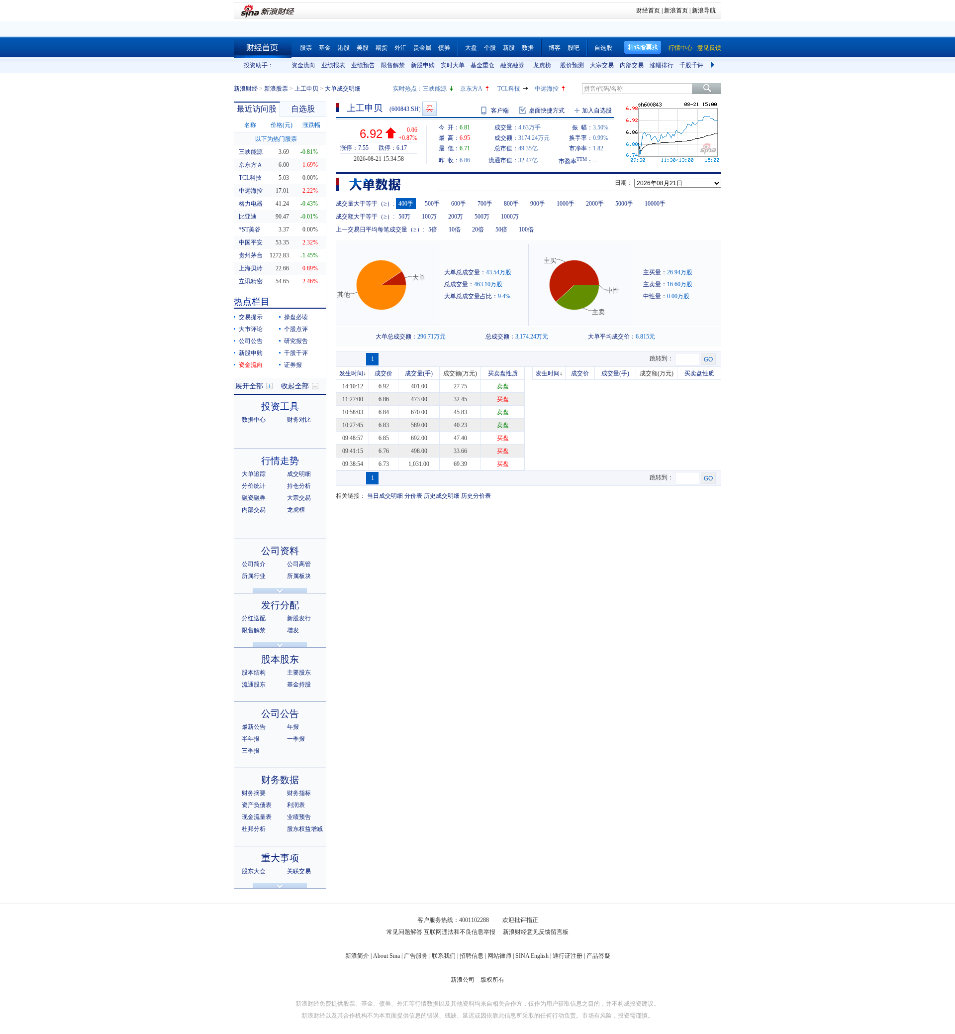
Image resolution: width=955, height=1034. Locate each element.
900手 (537, 203)
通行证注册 (567, 955)
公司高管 (299, 564)
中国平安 (251, 242)
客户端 (500, 110)
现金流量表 (257, 816)
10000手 (655, 203)
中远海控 (547, 88)
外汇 (400, 47)
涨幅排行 (661, 65)
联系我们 (444, 955)
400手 (405, 203)
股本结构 (254, 672)
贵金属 (422, 47)
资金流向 (303, 65)
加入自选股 (597, 110)
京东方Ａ (251, 164)
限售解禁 (393, 65)
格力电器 (251, 203)
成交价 (383, 373)
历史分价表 (476, 495)
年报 (293, 726)
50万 (404, 216)
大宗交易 (602, 65)
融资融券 (512, 65)
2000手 (595, 203)
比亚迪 (248, 216)
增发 (293, 630)
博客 (555, 47)
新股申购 (423, 65)
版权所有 (492, 979)
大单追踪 (254, 473)
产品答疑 (598, 955)
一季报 (296, 738)
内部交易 (632, 65)
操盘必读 (296, 317)
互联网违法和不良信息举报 (459, 931)
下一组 (713, 65)
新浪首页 (676, 10)
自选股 (603, 47)
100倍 (526, 229)
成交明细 (299, 473)
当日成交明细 (385, 495)
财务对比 (299, 419)
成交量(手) (419, 373)
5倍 (432, 229)
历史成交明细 (442, 495)
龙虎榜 (542, 65)
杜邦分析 (254, 828)
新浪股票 (276, 88)
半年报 (251, 738)
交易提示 (251, 317)
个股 (490, 47)
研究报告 (296, 341)
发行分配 (280, 605)
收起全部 (295, 386)
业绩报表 (333, 65)
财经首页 (648, 10)
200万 (455, 216)
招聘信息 (471, 955)
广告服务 (416, 955)
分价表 (413, 495)
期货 (381, 47)
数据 (528, 47)
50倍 (501, 229)
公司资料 (280, 551)
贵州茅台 (251, 255)
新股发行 (299, 618)
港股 (344, 47)
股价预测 (572, 65)
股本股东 (280, 659)
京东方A (471, 88)
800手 (511, 203)
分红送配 (254, 618)
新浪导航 (704, 10)
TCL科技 (508, 88)
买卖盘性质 (503, 373)
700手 (485, 203)
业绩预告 (363, 65)
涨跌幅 (311, 124)
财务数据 (280, 780)
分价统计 (254, 485)
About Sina (386, 955)
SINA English (532, 955)
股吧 (573, 47)
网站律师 (499, 955)
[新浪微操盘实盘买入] (429, 109)
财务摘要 (254, 793)
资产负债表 (257, 805)
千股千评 (691, 65)
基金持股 (299, 684)
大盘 (471, 47)
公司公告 (251, 341)
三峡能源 (435, 88)
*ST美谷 (250, 229)
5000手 (624, 203)
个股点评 (296, 329)
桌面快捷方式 (547, 110)
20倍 (478, 229)
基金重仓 (482, 65)
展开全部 (249, 386)
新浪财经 (246, 88)
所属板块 (299, 576)
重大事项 (280, 858)
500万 (482, 216)
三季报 (251, 750)
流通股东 (254, 684)
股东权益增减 (305, 828)
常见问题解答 (404, 931)
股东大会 (254, 871)
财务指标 (299, 793)
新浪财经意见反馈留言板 (536, 931)
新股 (509, 47)
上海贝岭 (251, 268)
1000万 (510, 216)
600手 (458, 203)
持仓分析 (299, 485)
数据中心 (254, 419)
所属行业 (254, 576)
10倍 (455, 229)
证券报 (293, 364)
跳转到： (661, 358)
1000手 (565, 203)
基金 (325, 47)
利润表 (296, 805)
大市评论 (251, 329)
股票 (306, 47)
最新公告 (254, 726)
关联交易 (299, 871)
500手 (432, 203)
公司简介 (254, 564)
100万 (429, 216)
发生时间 (351, 373)
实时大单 (453, 65)
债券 (444, 47)
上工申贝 (306, 88)
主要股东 (299, 672)
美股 (363, 47)
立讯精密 (251, 281)
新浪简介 (357, 955)
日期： (624, 182)
